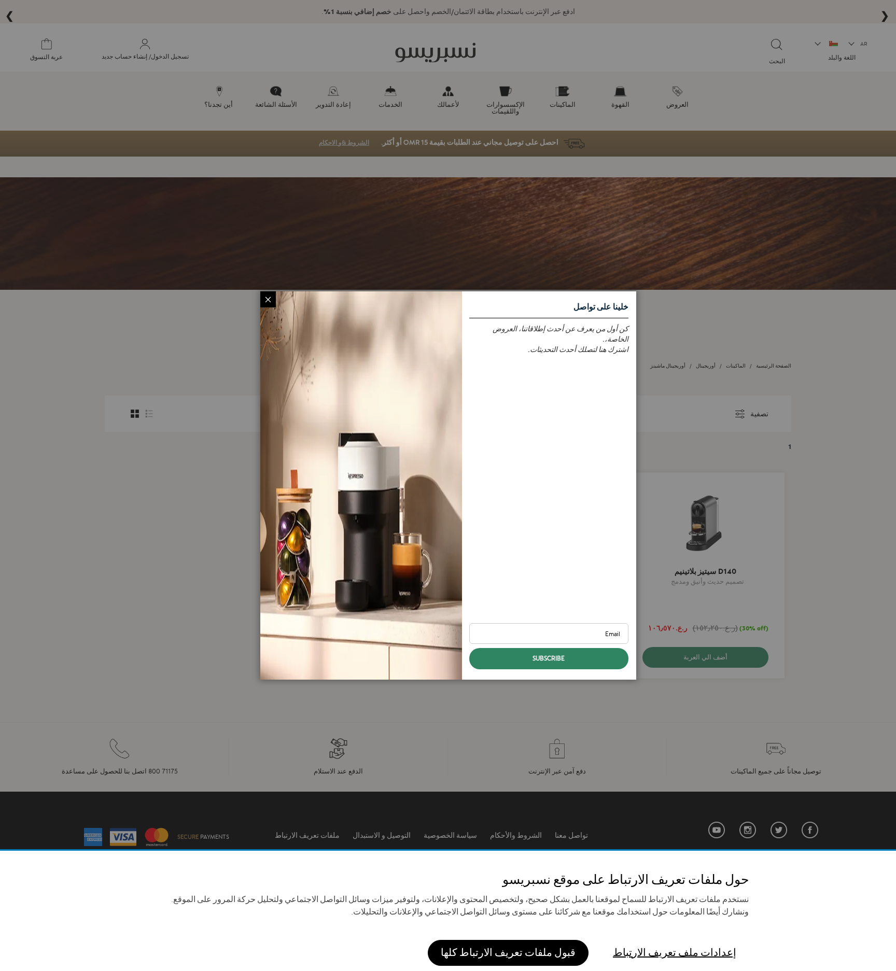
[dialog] (448, 485)
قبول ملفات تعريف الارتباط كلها (508, 953)
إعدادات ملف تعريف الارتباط (674, 953)
